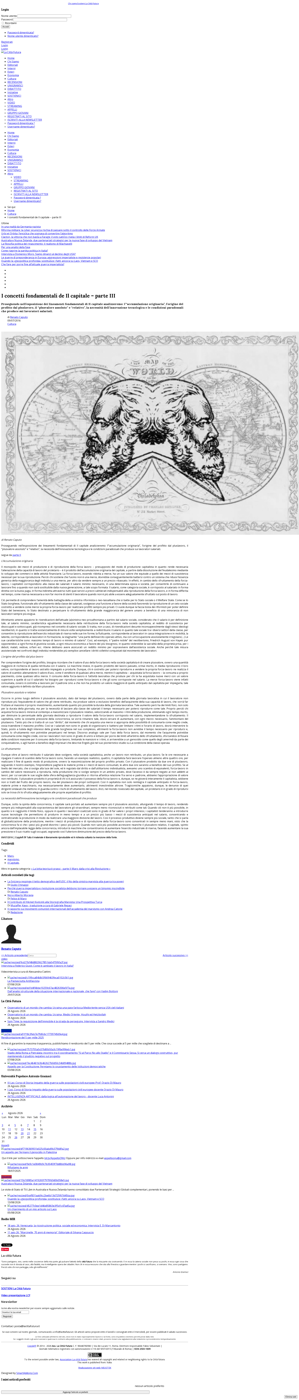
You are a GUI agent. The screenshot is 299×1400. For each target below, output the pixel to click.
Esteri (10, 146)
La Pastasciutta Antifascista (23, 981)
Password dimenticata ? (27, 197)
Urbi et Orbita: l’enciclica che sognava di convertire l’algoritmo (37, 233)
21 (28, 1133)
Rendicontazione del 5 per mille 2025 (22, 1037)
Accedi (5, 27)
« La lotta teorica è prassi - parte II (51, 868)
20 (22, 1133)
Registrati (7, 42)
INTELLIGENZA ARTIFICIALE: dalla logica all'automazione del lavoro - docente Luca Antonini (60, 1096)
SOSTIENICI (14, 170)
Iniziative (12, 167)
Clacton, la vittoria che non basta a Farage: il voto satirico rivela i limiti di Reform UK (49, 237)
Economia (13, 149)
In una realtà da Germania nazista (21, 226)
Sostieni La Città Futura (88, 3)
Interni (11, 143)
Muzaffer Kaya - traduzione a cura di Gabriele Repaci (41, 905)
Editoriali (12, 139)
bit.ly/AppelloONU (54, 1158)
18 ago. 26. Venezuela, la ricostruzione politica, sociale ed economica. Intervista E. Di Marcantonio (63, 1225)
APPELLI (18, 184)
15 (34, 1129)
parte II (16, 555)
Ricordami (11, 23)
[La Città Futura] (11, 52)
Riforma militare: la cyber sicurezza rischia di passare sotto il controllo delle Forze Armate (53, 230)
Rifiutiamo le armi (17, 1167)
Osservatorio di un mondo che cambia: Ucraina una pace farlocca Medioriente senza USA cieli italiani (65, 1007)
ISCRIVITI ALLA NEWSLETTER (31, 194)
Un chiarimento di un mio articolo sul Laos (32, 1209)
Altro (10, 173)
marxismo (13, 859)
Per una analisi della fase (15, 247)
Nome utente (9, 16)
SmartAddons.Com (27, 1373)
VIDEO (17, 177)
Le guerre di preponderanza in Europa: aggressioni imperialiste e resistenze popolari (51, 257)
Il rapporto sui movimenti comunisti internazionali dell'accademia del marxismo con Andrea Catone (64, 909)
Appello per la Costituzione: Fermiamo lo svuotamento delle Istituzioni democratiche (56, 1066)
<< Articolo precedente (14, 955)
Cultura (11, 153)
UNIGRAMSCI (15, 160)
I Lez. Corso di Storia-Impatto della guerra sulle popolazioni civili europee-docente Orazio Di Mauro (65, 1089)
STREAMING (21, 180)
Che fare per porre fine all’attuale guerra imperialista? (32, 264)
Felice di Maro (19, 898)
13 (22, 1129)
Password (7, 19)
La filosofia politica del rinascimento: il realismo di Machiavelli (36, 243)
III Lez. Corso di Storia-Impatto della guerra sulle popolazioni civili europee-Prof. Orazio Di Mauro (64, 1082)
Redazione (17, 912)
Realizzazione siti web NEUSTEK (94, 1367)
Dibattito (6, 1177)
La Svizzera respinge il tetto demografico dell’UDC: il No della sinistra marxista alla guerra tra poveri (65, 881)
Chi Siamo (13, 136)
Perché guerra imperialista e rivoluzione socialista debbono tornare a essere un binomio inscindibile (66, 888)
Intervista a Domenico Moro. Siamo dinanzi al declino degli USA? (38, 254)
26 (15, 1137)
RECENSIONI (14, 156)
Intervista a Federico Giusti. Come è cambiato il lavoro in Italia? (37, 965)
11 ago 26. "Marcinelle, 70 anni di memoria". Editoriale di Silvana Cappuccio (50, 1232)
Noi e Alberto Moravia (20, 895)
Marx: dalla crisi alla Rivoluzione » (91, 868)
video (4, 959)
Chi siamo (72, 3)
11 (9, 1129)
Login (4, 45)
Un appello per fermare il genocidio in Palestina (29, 1152)
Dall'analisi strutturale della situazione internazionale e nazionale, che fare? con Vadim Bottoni (62, 991)
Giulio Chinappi (19, 885)
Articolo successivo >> (175, 955)
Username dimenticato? (27, 201)
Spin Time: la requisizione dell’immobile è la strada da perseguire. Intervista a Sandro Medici (60, 1021)
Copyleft (31, 1345)
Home (10, 132)
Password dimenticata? (20, 32)
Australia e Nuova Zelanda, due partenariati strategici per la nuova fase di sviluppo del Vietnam (56, 240)
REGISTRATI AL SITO (26, 191)
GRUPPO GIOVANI (24, 187)
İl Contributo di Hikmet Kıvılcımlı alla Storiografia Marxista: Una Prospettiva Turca (54, 902)
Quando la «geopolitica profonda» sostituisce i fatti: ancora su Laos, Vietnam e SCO (49, 261)
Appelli (5, 1145)
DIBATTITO (14, 163)
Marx (10, 856)
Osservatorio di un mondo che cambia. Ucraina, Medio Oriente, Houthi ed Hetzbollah (56, 1014)
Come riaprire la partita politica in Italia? (24, 250)
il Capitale (13, 862)
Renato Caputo (19, 317)
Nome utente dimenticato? (22, 36)
